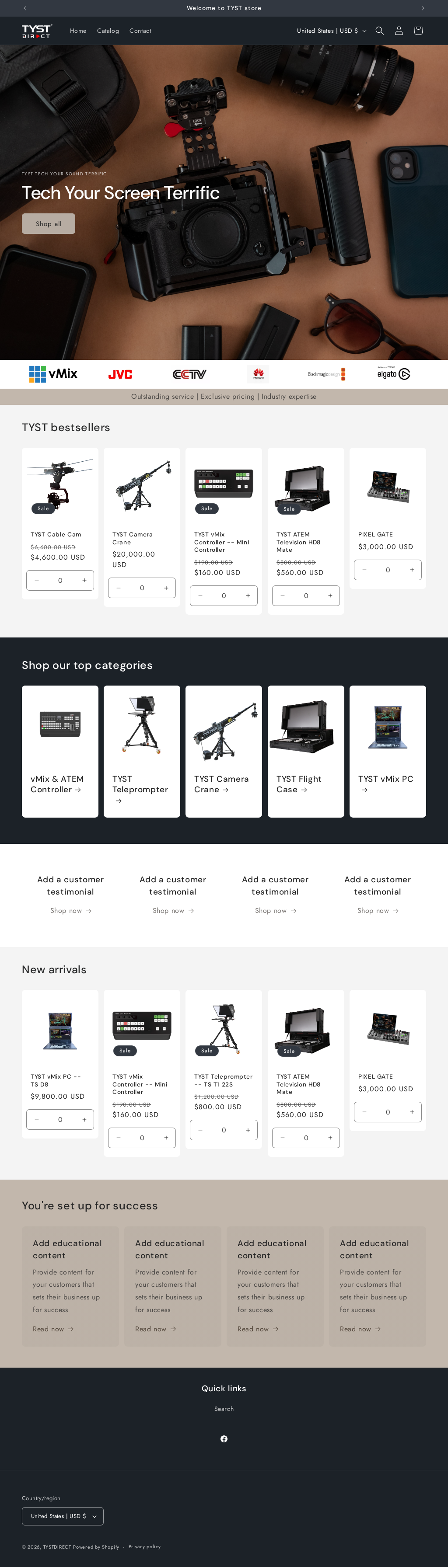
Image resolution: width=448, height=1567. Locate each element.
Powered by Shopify (96, 1546)
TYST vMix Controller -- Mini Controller (221, 542)
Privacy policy (145, 1546)
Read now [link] (48, 1329)
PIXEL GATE (375, 534)
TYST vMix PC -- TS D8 (56, 1081)
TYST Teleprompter (140, 784)
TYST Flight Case (299, 784)
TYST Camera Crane (132, 538)
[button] (379, 30)
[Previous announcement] (25, 8)
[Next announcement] (423, 8)
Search (224, 1408)
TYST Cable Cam (56, 534)
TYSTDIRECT (57, 1546)
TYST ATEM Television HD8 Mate (298, 542)
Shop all (49, 223)
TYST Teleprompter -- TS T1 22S (223, 1081)
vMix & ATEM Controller (57, 784)
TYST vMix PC (386, 779)
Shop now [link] (66, 910)
